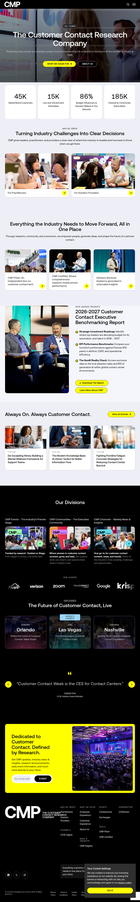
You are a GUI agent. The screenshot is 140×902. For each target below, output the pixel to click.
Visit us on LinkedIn (8, 875)
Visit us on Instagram (24, 875)
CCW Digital (66, 835)
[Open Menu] (134, 4)
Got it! (110, 890)
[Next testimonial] (131, 684)
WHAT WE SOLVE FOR (58, 64)
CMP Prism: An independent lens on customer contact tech (20, 281)
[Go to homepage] (12, 4)
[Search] (128, 4)
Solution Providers (64, 819)
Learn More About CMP (91, 390)
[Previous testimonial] (8, 684)
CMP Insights (86, 846)
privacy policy (124, 882)
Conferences (105, 812)
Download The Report (93, 383)
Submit (43, 778)
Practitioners (66, 812)
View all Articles (120, 414)
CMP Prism (104, 831)
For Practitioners (17, 192)
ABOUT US (87, 64)
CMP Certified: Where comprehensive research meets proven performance (65, 281)
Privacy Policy (53, 893)
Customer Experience (85, 822)
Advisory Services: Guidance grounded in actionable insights (108, 281)
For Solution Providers (86, 192)
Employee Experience (85, 814)
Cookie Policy (74, 893)
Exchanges (104, 817)
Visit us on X (16, 875)
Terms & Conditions (64, 893)
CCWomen (124, 812)
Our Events (70, 600)
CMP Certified (106, 837)
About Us (84, 829)
